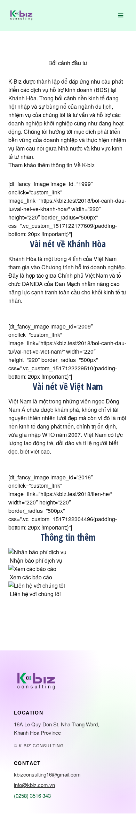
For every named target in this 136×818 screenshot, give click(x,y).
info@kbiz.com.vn (34, 784)
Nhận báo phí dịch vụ (36, 560)
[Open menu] (120, 15)
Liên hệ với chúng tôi (35, 594)
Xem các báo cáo (31, 577)
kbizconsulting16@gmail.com (47, 774)
